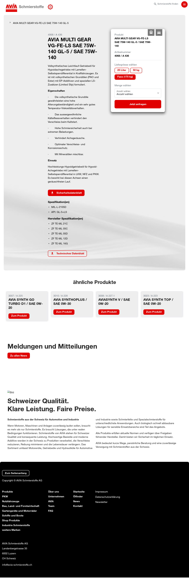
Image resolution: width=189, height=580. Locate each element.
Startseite (79, 491)
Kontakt (77, 505)
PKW (5, 496)
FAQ (50, 510)
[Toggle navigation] (184, 4)
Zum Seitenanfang (16, 473)
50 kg (136, 69)
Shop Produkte (11, 520)
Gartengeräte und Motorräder (19, 510)
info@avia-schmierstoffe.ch (17, 564)
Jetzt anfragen (138, 104)
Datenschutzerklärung (107, 496)
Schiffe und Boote (12, 515)
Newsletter (101, 501)
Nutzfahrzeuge (10, 501)
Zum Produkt (19, 315)
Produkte (7, 491)
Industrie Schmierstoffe (16, 525)
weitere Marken (11, 529)
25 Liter (121, 69)
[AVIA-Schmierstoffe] (29, 8)
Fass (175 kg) (125, 76)
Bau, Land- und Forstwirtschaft (20, 505)
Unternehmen (56, 496)
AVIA (51, 501)
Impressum (101, 491)
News (76, 501)
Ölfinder (78, 496)
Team (51, 505)
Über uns (53, 491)
